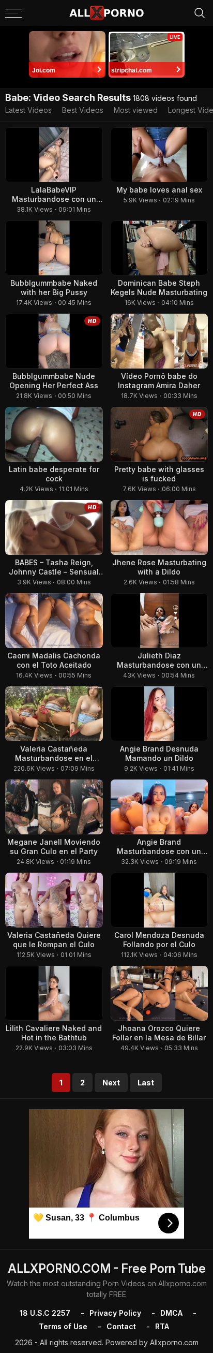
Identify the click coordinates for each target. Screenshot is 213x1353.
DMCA (171, 1312)
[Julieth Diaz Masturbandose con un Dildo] (159, 620)
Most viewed (136, 110)
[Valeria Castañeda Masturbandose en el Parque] (54, 713)
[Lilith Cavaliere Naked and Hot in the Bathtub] (54, 993)
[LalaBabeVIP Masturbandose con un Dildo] (54, 154)
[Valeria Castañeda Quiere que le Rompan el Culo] (54, 900)
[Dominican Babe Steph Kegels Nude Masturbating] (159, 247)
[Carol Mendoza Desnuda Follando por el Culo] (159, 900)
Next (111, 1082)
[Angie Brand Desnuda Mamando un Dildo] (159, 713)
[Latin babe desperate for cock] (54, 434)
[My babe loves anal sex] (159, 154)
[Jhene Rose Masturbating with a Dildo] (159, 527)
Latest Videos (28, 110)
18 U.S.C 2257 (45, 1312)
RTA (162, 1326)
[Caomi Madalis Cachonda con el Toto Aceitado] (54, 620)
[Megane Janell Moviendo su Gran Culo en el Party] (54, 807)
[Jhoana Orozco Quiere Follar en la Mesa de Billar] (159, 993)
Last (146, 1082)
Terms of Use (63, 1326)
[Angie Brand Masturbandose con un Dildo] (159, 807)
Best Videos (82, 110)
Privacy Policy (115, 1312)
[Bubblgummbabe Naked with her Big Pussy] (54, 247)
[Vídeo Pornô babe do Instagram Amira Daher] (159, 341)
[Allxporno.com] (106, 13)
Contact (121, 1326)
